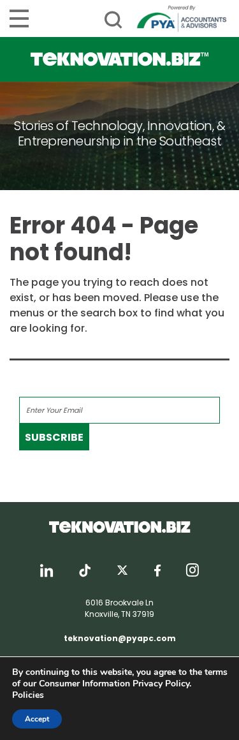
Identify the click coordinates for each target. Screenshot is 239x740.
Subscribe (54, 437)
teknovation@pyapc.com (120, 638)
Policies (28, 695)
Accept (37, 719)
